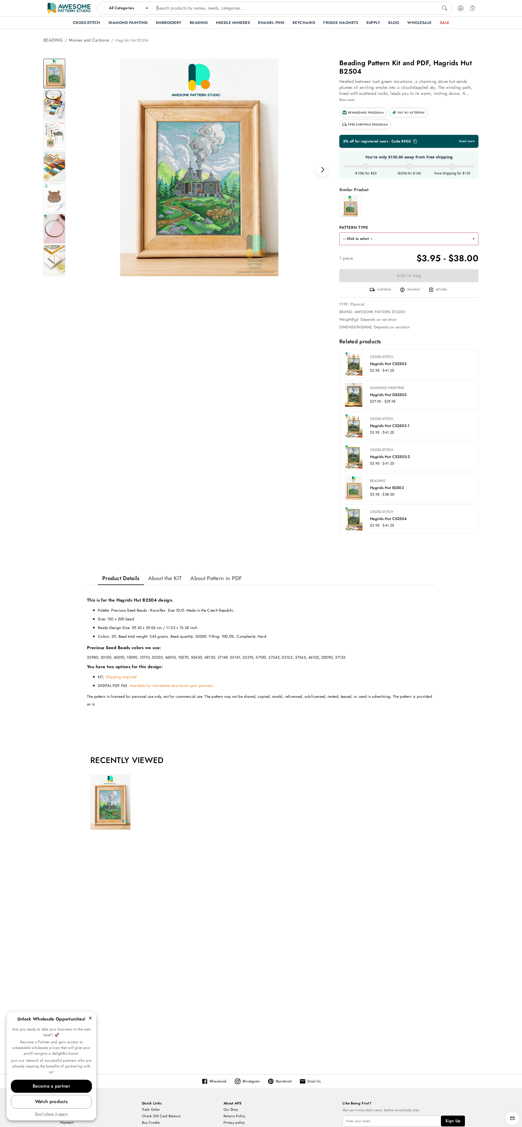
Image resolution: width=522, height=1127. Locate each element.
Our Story (230, 1109)
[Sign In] (460, 8)
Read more (467, 141)
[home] (69, 8)
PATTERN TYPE (353, 227)
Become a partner (51, 1086)
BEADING (53, 40)
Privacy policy (234, 1122)
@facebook (218, 1081)
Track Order (151, 1109)
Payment (66, 1122)
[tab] (121, 578)
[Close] (90, 1018)
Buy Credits (151, 1122)
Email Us (314, 1081)
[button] (363, 112)
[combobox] (274, 8)
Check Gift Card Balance (161, 1116)
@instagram (251, 1081)
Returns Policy (234, 1116)
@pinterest (284, 1081)
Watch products (51, 1101)
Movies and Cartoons (89, 40)
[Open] (474, 239)
